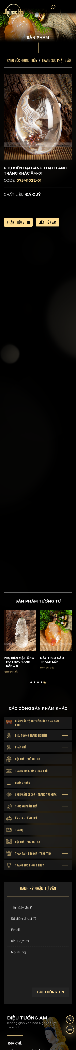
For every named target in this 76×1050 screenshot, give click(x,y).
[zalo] (70, 1031)
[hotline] (70, 1021)
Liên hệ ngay (48, 222)
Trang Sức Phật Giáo (56, 60)
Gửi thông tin (50, 992)
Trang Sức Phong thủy (21, 60)
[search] (53, 7)
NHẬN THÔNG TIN (18, 222)
